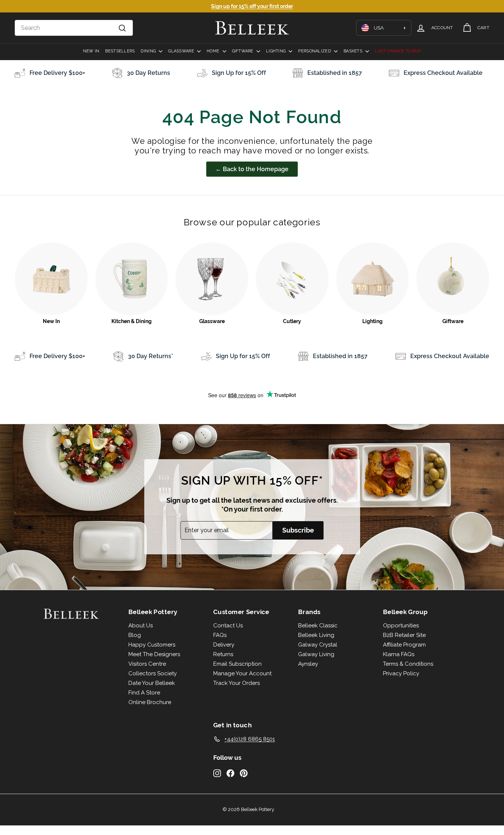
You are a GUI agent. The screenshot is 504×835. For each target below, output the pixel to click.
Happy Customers (151, 644)
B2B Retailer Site (404, 635)
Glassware (181, 51)
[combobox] (74, 28)
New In (91, 51)
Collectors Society (152, 673)
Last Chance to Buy (398, 51)
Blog (134, 635)
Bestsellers (120, 51)
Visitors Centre (147, 664)
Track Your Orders (236, 683)
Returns (223, 654)
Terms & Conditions (408, 664)
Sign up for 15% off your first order (252, 6)
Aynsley (308, 664)
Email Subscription (237, 664)
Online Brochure (149, 702)
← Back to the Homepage (252, 169)
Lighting (276, 51)
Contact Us (228, 625)
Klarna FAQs (398, 654)
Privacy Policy (401, 673)
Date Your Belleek (151, 683)
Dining (149, 51)
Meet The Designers (154, 654)
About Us (140, 625)
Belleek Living (316, 635)
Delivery (223, 644)
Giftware (243, 51)
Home (213, 51)
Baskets (353, 51)
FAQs (220, 635)
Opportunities (401, 625)
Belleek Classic (318, 625)
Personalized (315, 51)
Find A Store (144, 692)
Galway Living (316, 654)
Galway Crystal (317, 644)
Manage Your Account (242, 673)
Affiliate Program (404, 644)
